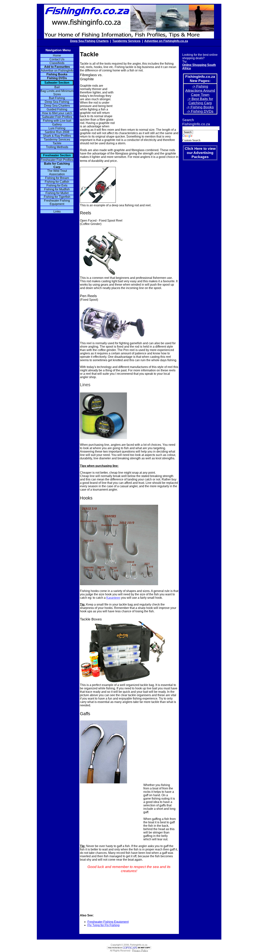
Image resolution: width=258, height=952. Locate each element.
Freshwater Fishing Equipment (108, 921)
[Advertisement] (146, 99)
